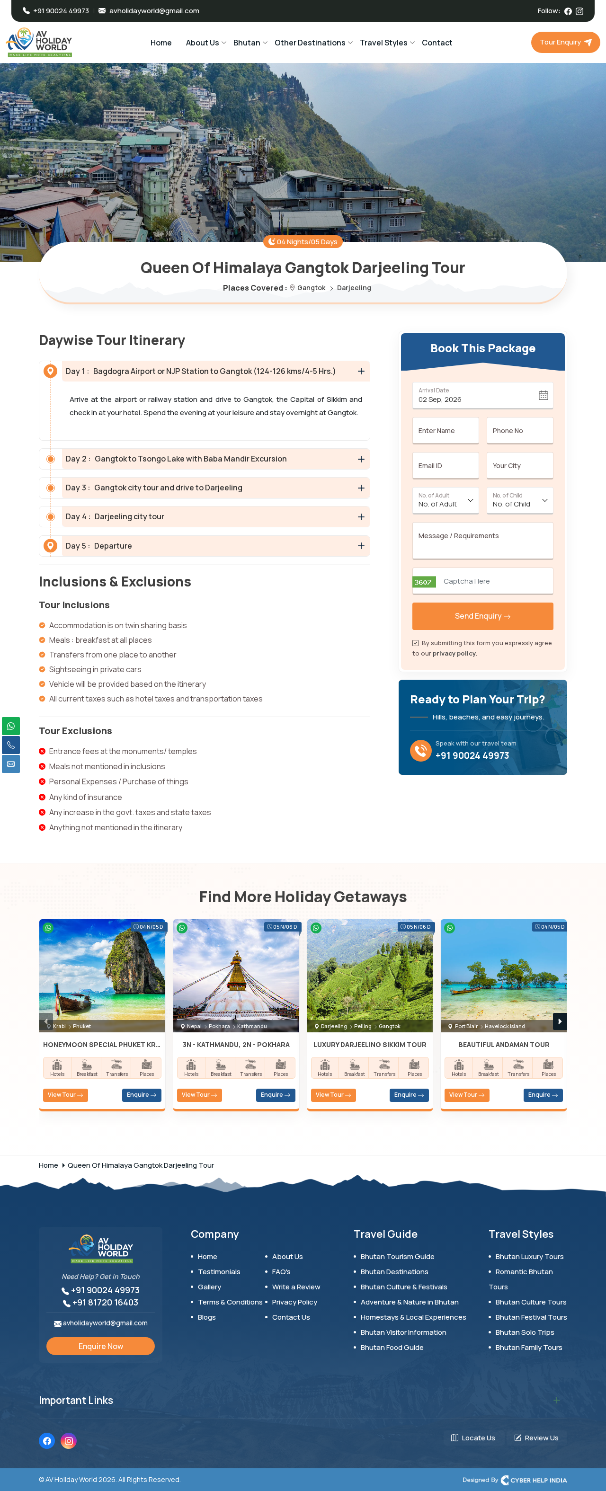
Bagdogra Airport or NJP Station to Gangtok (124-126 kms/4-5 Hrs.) (201, 371)
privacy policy (454, 653)
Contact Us (291, 1317)
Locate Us (478, 1438)
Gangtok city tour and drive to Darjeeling (154, 487)
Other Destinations (310, 42)
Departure (99, 546)
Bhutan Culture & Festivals (404, 1287)
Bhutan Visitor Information (403, 1332)
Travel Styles (384, 42)
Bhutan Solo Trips (525, 1332)
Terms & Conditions (230, 1302)
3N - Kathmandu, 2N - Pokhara (236, 1044)
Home (161, 42)
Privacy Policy (294, 1302)
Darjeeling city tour (115, 516)
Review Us (542, 1438)
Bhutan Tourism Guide (398, 1256)
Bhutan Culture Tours (531, 1302)
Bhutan (246, 42)
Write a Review (296, 1287)
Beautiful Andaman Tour (504, 1044)
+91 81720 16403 (104, 1302)
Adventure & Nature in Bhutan (410, 1302)
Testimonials (219, 1272)
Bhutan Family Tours (529, 1347)
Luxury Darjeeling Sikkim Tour (370, 1044)
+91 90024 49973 (472, 755)
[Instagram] (579, 10)
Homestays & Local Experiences (413, 1317)
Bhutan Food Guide (392, 1347)
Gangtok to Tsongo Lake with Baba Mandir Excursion (176, 458)
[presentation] (46, 1021)
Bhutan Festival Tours (531, 1317)
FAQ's (281, 1272)
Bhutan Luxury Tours (530, 1256)
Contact (437, 42)
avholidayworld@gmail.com (154, 11)
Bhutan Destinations (394, 1272)
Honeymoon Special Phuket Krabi (102, 1044)
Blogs (207, 1317)
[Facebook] (568, 10)
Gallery (209, 1287)
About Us (202, 42)
